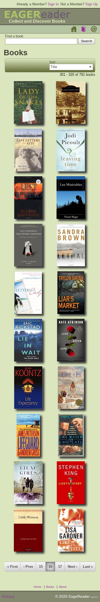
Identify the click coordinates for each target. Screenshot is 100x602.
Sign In (53, 4)
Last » (88, 567)
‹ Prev (28, 567)
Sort (52, 62)
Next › (72, 567)
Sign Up (91, 4)
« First (12, 567)
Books (84, 29)
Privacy (8, 597)
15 (41, 567)
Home (74, 29)
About (94, 29)
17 (60, 567)
